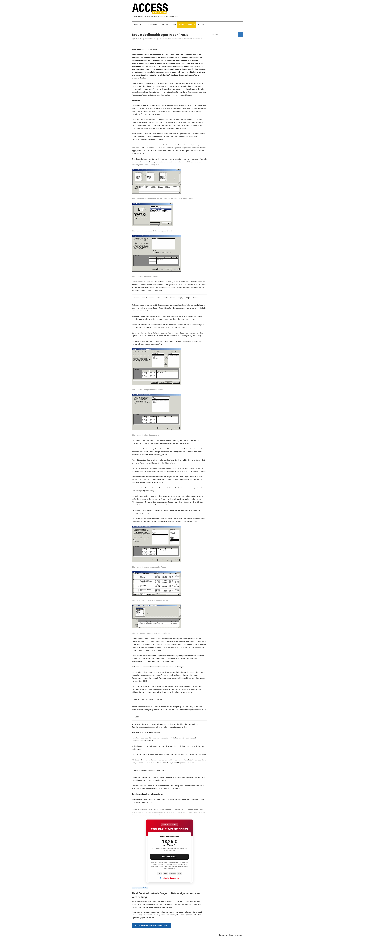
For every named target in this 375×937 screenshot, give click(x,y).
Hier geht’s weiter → (169, 857)
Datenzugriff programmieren (193, 39)
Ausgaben (137, 25)
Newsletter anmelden (187, 25)
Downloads (164, 25)
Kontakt (201, 25)
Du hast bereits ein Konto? (170, 878)
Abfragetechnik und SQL (176, 39)
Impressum (238, 935)
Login (174, 25)
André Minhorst (150, 39)
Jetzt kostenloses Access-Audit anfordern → (151, 925)
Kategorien (150, 25)
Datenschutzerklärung (226, 935)
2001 (160, 39)
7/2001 (165, 39)
